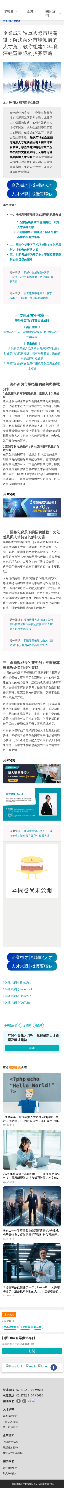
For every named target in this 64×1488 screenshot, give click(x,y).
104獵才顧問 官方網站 (17, 982)
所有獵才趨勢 (11, 21)
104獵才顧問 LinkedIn (17, 996)
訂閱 (32, 1351)
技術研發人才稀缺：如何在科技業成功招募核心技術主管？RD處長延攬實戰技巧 (31, 624)
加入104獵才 (10, 1473)
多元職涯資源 (10, 1427)
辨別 (47, 277)
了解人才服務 (10, 1421)
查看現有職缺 (10, 1416)
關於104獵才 (10, 1468)
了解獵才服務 (10, 1442)
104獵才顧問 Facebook (18, 989)
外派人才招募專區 (13, 1453)
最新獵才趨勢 (10, 1447)
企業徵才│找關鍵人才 (32, 185)
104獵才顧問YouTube (17, 1002)
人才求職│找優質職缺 (32, 194)
